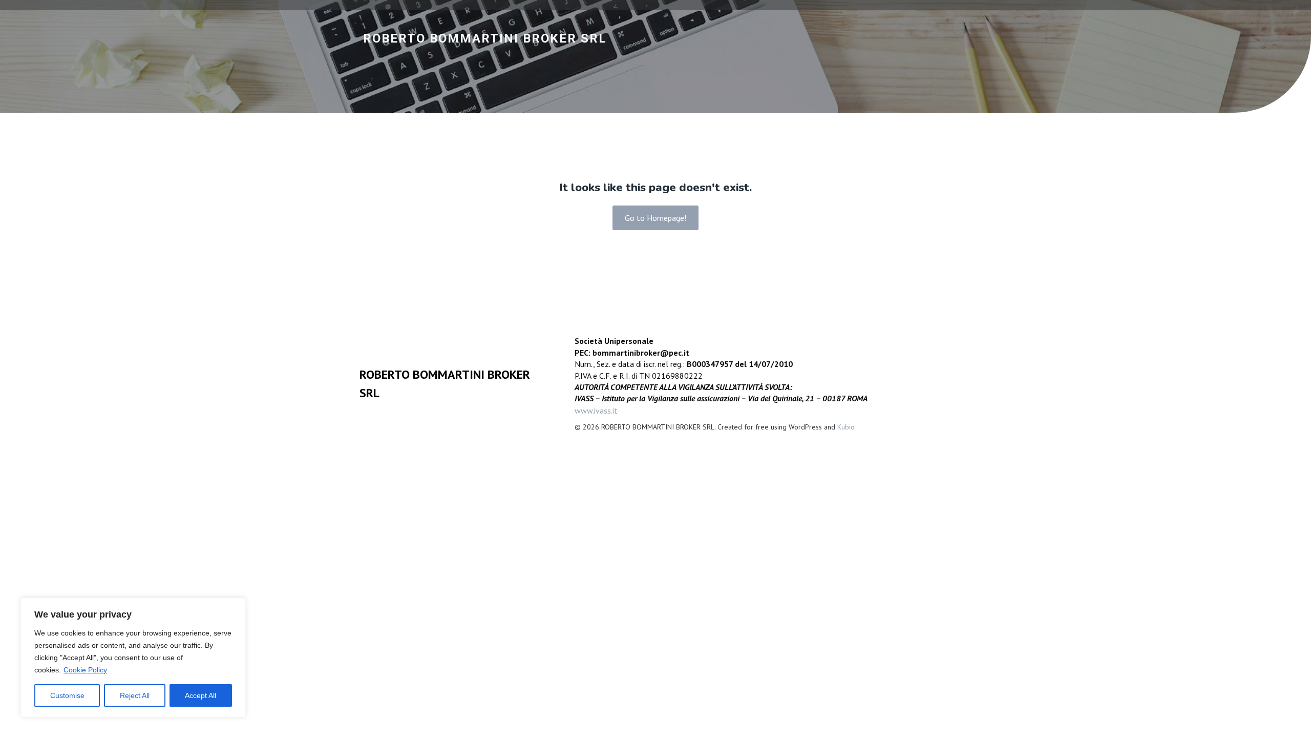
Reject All (135, 695)
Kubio (846, 427)
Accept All (200, 695)
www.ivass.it (596, 410)
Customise (67, 695)
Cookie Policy (85, 670)
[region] (133, 657)
